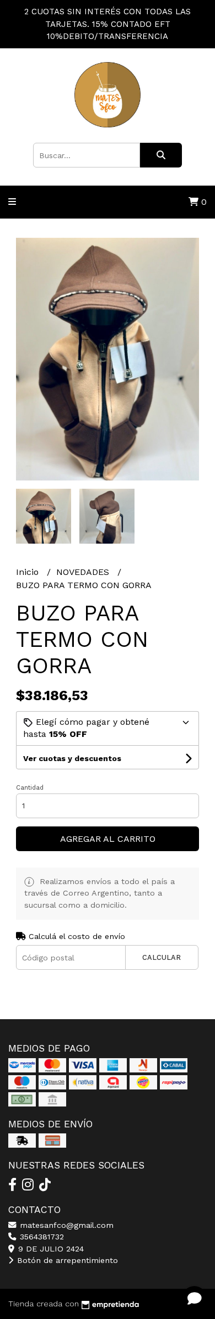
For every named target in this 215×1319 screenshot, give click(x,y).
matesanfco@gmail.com (65, 1225)
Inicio (28, 572)
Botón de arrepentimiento (66, 1260)
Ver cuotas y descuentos (72, 758)
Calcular (161, 957)
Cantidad (30, 787)
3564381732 (40, 1236)
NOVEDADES (84, 572)
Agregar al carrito (107, 839)
